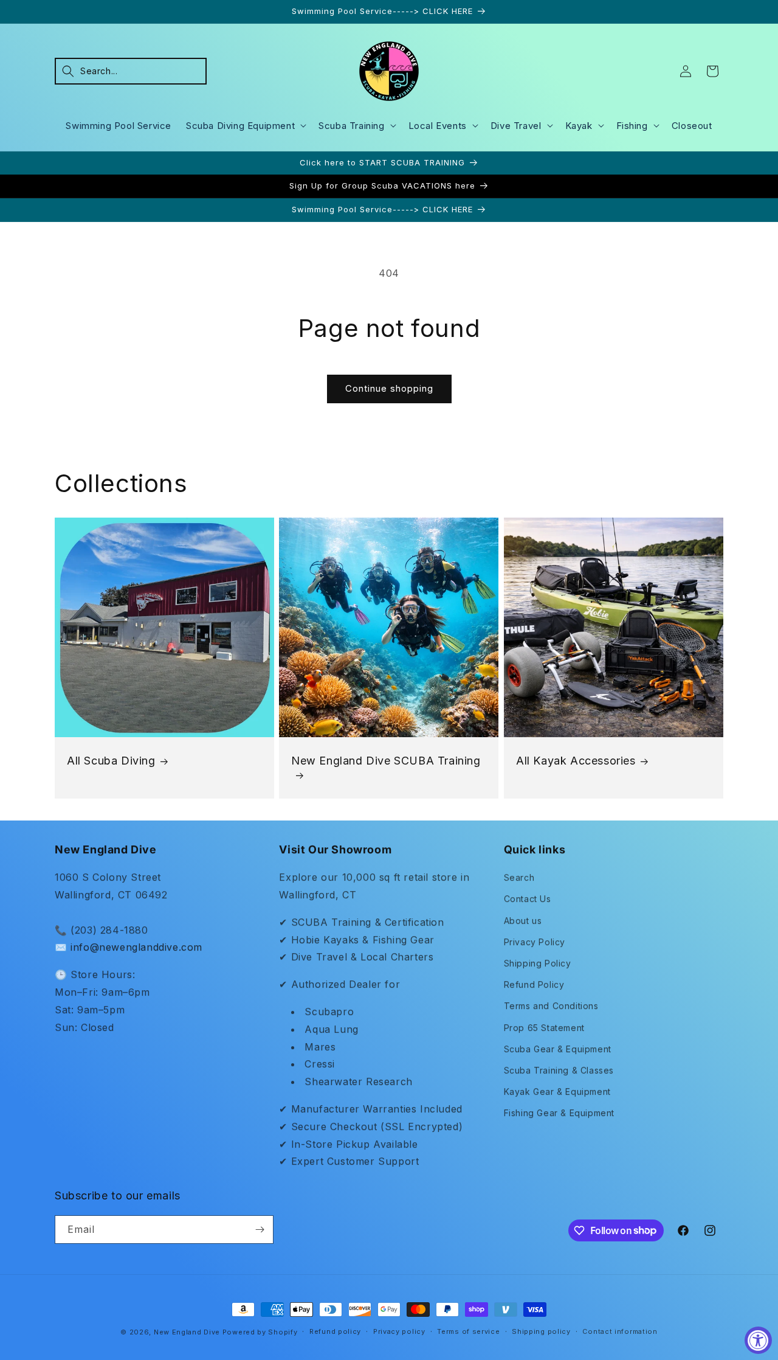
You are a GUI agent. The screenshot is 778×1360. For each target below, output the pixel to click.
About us (523, 920)
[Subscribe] (259, 1229)
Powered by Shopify (260, 1332)
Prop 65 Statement (544, 1027)
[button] (131, 71)
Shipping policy (541, 1331)
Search (519, 877)
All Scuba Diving (111, 760)
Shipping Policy (537, 963)
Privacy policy (399, 1331)
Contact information (619, 1331)
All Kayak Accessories (576, 760)
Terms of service (468, 1331)
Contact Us (527, 898)
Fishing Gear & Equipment (559, 1113)
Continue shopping (389, 388)
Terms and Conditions (551, 1006)
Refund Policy (534, 984)
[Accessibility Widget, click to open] (758, 1340)
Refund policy (335, 1331)
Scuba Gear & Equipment (557, 1049)
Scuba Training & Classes (559, 1070)
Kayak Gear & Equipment (557, 1091)
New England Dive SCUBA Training (386, 760)
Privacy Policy (534, 942)
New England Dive (187, 1332)
